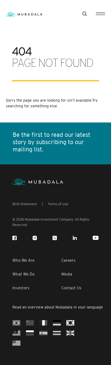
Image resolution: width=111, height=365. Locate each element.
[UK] (70, 333)
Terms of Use (58, 204)
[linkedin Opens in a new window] (75, 238)
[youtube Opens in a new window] (96, 238)
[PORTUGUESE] (16, 322)
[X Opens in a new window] (55, 238)
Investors (20, 288)
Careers (68, 260)
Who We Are (23, 260)
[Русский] (30, 333)
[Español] (43, 333)
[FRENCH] (43, 322)
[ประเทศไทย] (57, 333)
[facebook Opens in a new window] (14, 238)
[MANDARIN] (30, 322)
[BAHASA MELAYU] (16, 333)
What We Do (23, 274)
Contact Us (71, 288)
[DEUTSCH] (57, 322)
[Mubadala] (24, 14)
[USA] (16, 343)
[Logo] (37, 182)
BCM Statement (24, 204)
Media (66, 274)
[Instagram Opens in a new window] (35, 238)
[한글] (70, 322)
